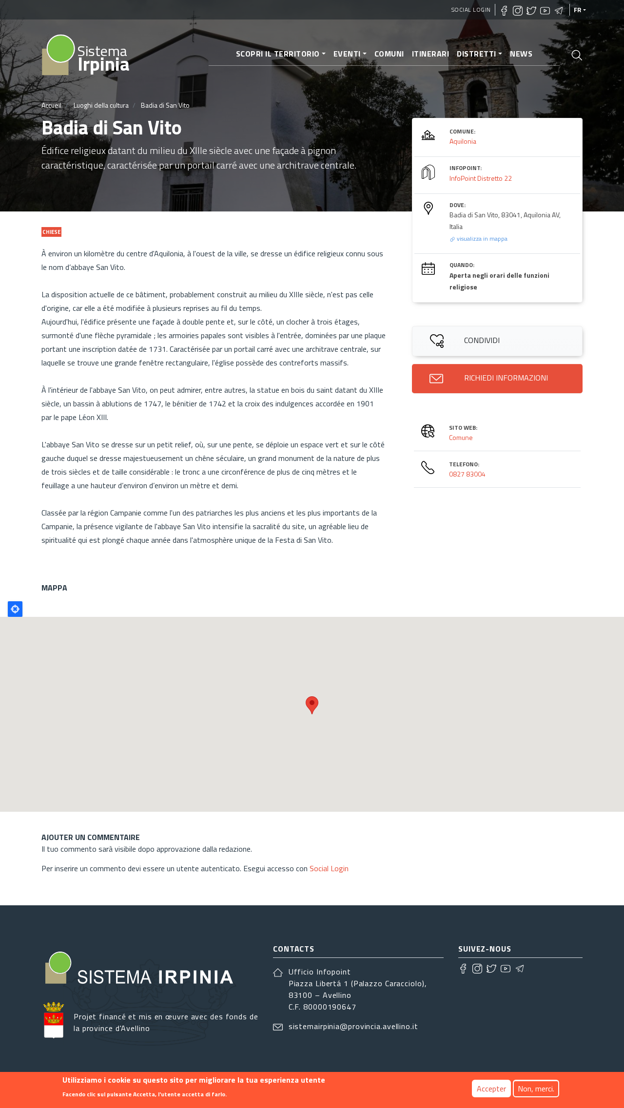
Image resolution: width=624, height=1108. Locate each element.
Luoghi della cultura (101, 105)
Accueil (51, 105)
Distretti (476, 53)
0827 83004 (467, 474)
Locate (15, 609)
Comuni (389, 53)
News (521, 53)
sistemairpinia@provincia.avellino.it (353, 1026)
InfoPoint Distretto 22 (480, 178)
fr (578, 10)
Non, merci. (536, 1088)
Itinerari (430, 53)
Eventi (347, 53)
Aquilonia (462, 141)
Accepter (491, 1088)
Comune (461, 437)
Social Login (471, 9)
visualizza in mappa (481, 238)
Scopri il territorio (278, 53)
